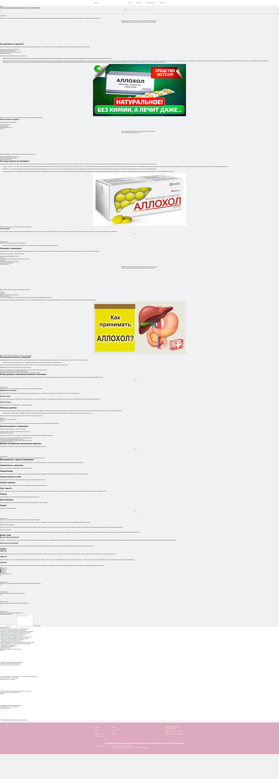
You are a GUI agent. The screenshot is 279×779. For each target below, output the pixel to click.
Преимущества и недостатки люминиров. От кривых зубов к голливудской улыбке (21, 388)
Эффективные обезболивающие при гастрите (11, 705)
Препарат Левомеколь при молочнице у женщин (12, 593)
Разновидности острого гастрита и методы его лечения (13, 720)
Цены (96, 729)
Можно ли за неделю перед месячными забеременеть (13, 630)
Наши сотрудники (99, 736)
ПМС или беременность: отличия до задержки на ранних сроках (16, 643)
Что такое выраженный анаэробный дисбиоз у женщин (14, 603)
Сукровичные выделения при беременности (11, 613)
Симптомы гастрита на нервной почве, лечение (12, 662)
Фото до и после (150, 2)
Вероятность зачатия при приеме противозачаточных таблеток (15, 633)
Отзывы (113, 732)
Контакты (162, 2)
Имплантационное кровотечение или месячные (12, 635)
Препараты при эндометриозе (8, 646)
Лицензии (139, 2)
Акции (96, 732)
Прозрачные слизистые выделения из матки (11, 641)
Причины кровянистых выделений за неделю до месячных (14, 638)
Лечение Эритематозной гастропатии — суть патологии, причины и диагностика (19, 676)
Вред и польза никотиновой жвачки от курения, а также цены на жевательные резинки (22, 458)
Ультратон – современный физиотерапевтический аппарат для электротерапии (20, 519)
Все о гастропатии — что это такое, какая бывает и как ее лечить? (16, 691)
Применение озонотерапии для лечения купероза (13, 243)
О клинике (97, 727)
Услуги (130, 2)
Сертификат (97, 734)
